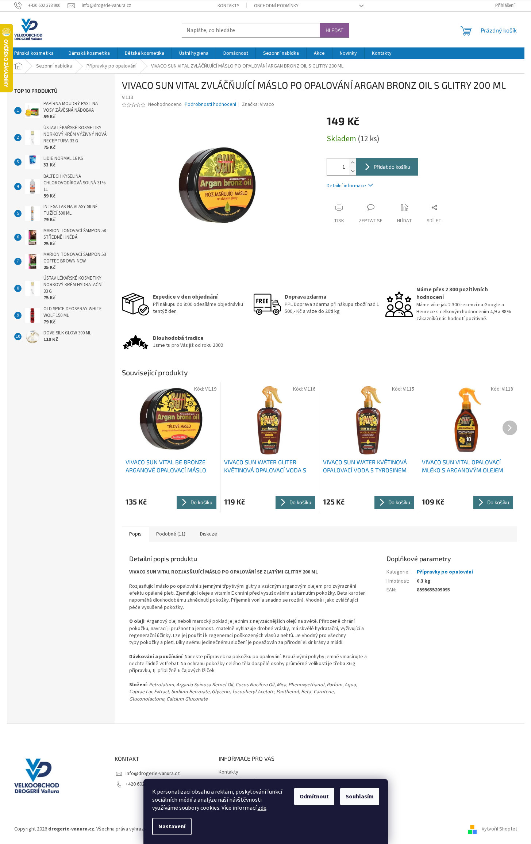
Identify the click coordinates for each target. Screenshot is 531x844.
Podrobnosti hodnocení (210, 104)
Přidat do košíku (392, 167)
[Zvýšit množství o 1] (352, 162)
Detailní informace (346, 185)
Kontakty (228, 6)
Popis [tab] (135, 534)
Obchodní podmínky (276, 6)
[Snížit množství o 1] (352, 171)
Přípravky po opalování (445, 572)
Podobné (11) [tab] (170, 534)
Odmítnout (314, 797)
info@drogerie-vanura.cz (153, 773)
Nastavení (171, 826)
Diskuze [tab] (208, 534)
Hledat (334, 30)
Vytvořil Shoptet (499, 829)
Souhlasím (360, 797)
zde (262, 808)
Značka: (258, 104)
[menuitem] (34, 53)
